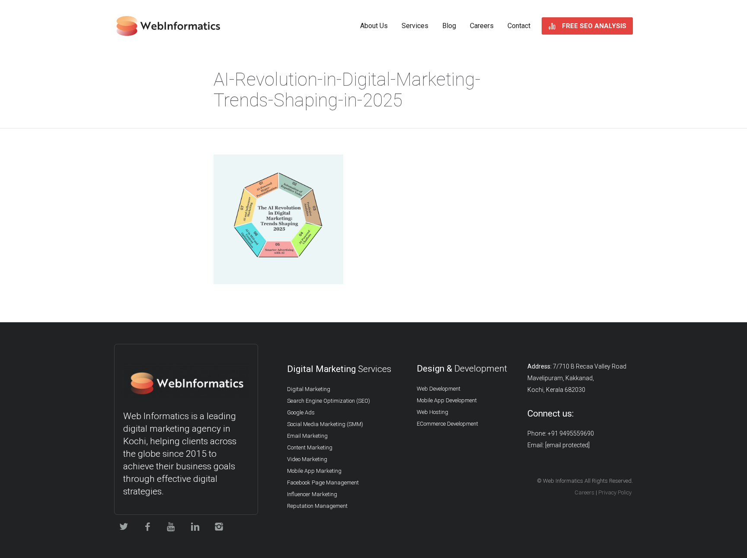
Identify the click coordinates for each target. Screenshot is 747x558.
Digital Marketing (308, 389)
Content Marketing (309, 447)
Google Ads (301, 412)
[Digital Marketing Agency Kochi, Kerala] (168, 26)
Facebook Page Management (323, 482)
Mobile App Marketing (314, 471)
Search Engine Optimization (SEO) (328, 401)
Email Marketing (307, 436)
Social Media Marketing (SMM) (325, 424)
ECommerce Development (447, 423)
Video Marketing (307, 459)
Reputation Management (317, 506)
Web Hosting (432, 412)
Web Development (438, 388)
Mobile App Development (447, 400)
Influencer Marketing (312, 494)
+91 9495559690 (571, 433)
